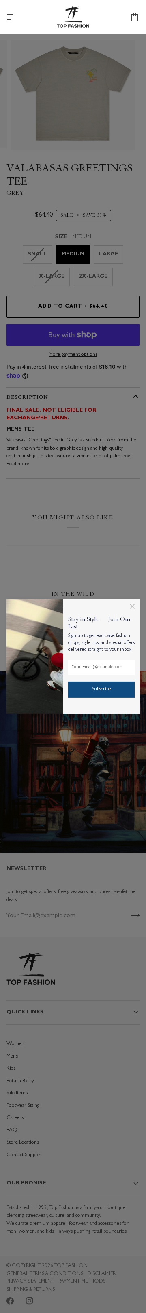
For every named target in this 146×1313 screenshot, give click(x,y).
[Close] (132, 606)
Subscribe (101, 689)
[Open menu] (18, 17)
